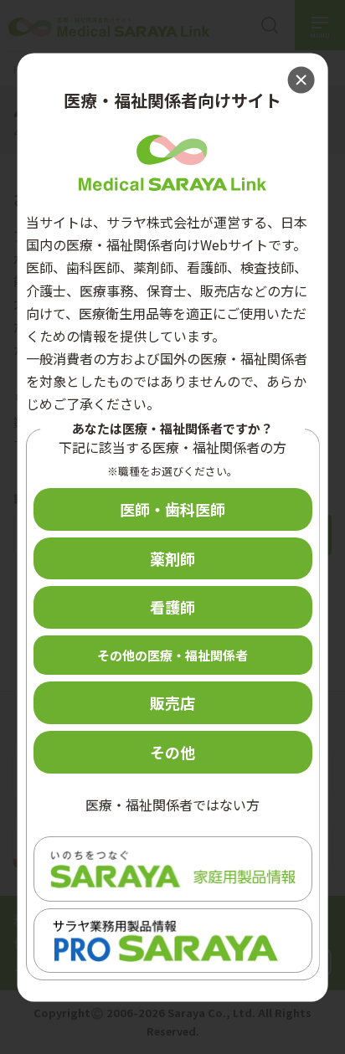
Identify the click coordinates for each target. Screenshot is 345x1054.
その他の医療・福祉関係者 (172, 656)
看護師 (172, 608)
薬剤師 (172, 558)
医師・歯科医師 (172, 509)
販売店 (172, 703)
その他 (172, 752)
